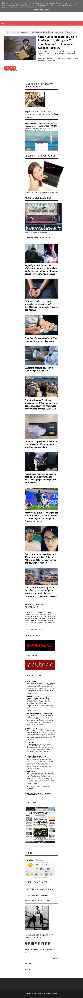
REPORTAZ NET (32, 681)
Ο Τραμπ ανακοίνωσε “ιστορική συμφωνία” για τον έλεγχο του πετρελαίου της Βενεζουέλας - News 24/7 (40, 717)
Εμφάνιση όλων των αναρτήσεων (59, 32)
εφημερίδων (45, 847)
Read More (10, 68)
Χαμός (67, 53)
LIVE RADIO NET (32, 742)
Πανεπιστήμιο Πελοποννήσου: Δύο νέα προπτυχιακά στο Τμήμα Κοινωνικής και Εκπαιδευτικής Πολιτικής (38, 701)
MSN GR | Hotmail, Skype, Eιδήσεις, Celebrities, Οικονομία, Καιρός (39, 794)
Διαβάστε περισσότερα (11, 70)
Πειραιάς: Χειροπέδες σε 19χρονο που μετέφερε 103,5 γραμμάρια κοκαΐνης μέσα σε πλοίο (41, 444)
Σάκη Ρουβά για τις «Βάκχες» (55, 53)
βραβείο (74, 52)
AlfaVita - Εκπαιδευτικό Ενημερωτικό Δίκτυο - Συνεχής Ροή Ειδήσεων (40, 697)
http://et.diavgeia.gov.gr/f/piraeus (37, 895)
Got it (47, 10)
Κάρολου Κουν (42, 53)
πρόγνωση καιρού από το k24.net (40, 877)
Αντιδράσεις (68, 52)
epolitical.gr (31, 771)
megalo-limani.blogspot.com (37, 756)
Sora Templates (38, 993)
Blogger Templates (51, 993)
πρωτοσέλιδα (37, 847)
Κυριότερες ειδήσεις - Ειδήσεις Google (40, 713)
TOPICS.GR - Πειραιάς (34, 729)
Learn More (38, 10)
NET (42, 52)
